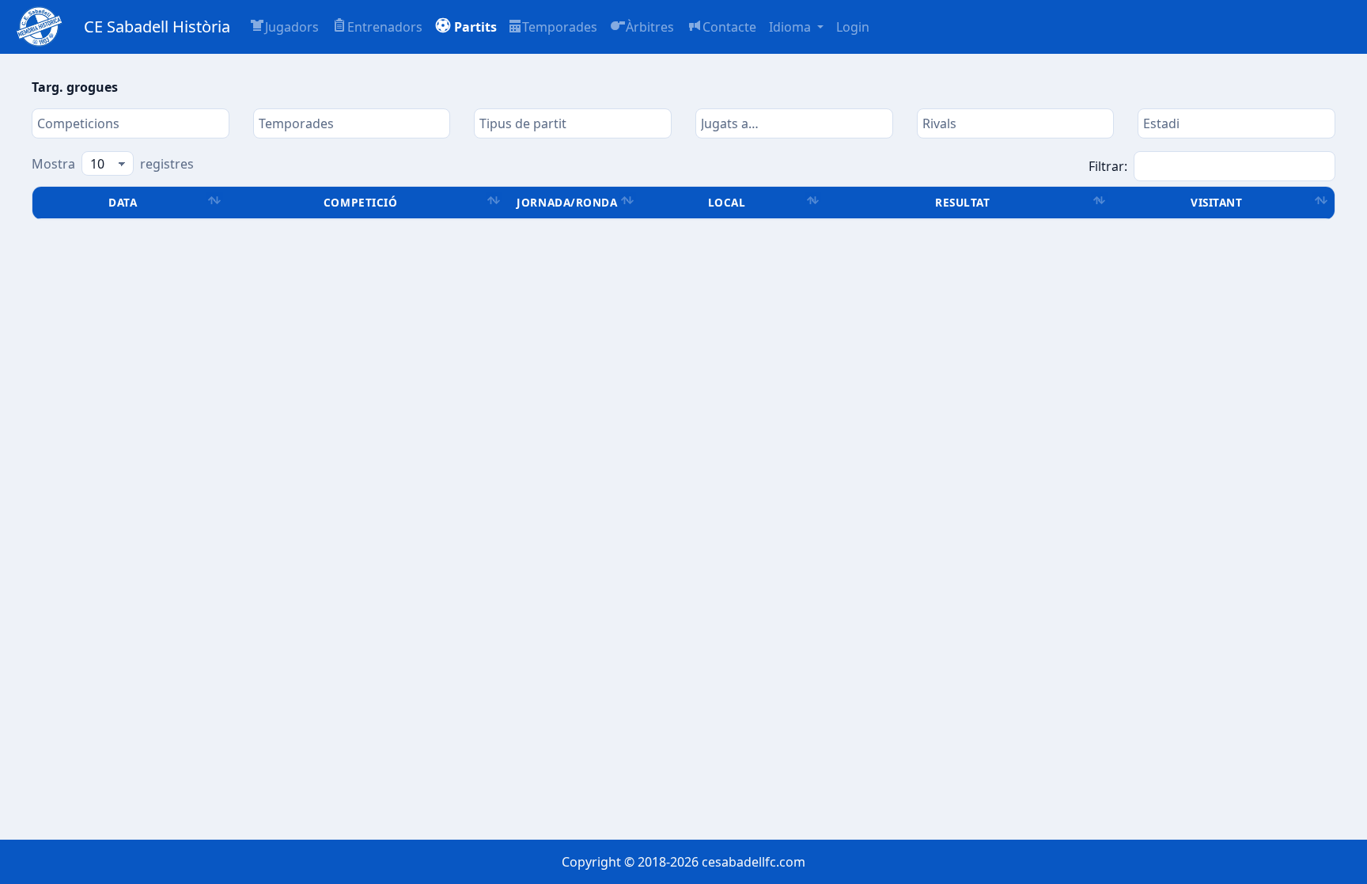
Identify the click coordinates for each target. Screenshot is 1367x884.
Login (852, 27)
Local (727, 202)
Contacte (729, 27)
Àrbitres (650, 27)
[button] (466, 27)
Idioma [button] (791, 27)
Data (122, 202)
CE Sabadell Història (157, 26)
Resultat (962, 202)
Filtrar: (1108, 166)
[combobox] (130, 123)
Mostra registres (113, 164)
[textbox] (130, 123)
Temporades (559, 27)
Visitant (1216, 202)
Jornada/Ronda (567, 202)
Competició (360, 202)
